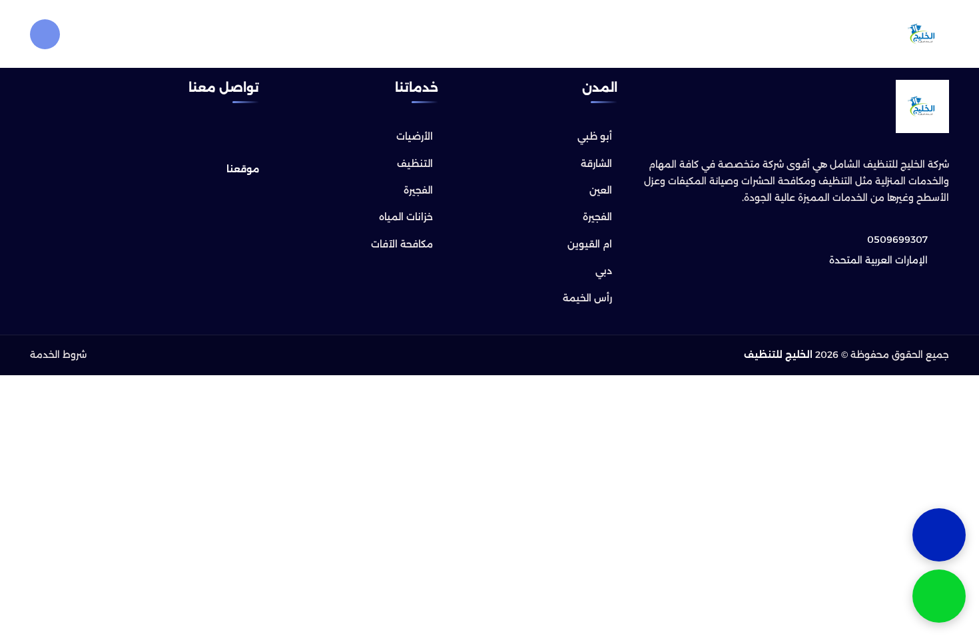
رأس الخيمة (587, 298)
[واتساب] (939, 596)
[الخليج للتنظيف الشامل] (922, 34)
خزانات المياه (406, 217)
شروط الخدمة (58, 355)
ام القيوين (589, 244)
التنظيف (415, 164)
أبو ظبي (594, 136)
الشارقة (596, 164)
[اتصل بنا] (939, 534)
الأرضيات (414, 136)
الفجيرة (597, 217)
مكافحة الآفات (402, 244)
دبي (603, 271)
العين (600, 190)
